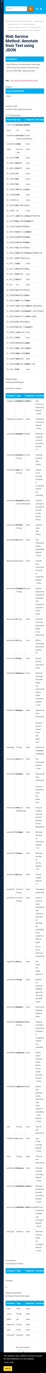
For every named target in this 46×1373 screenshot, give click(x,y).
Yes (23, 1352)
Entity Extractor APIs (29, 24)
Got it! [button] (7, 1369)
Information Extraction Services (17, 27)
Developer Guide (38, 21)
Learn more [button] (9, 1362)
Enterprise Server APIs (14, 24)
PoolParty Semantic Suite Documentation (18, 21)
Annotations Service (35, 27)
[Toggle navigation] (2, 6)
